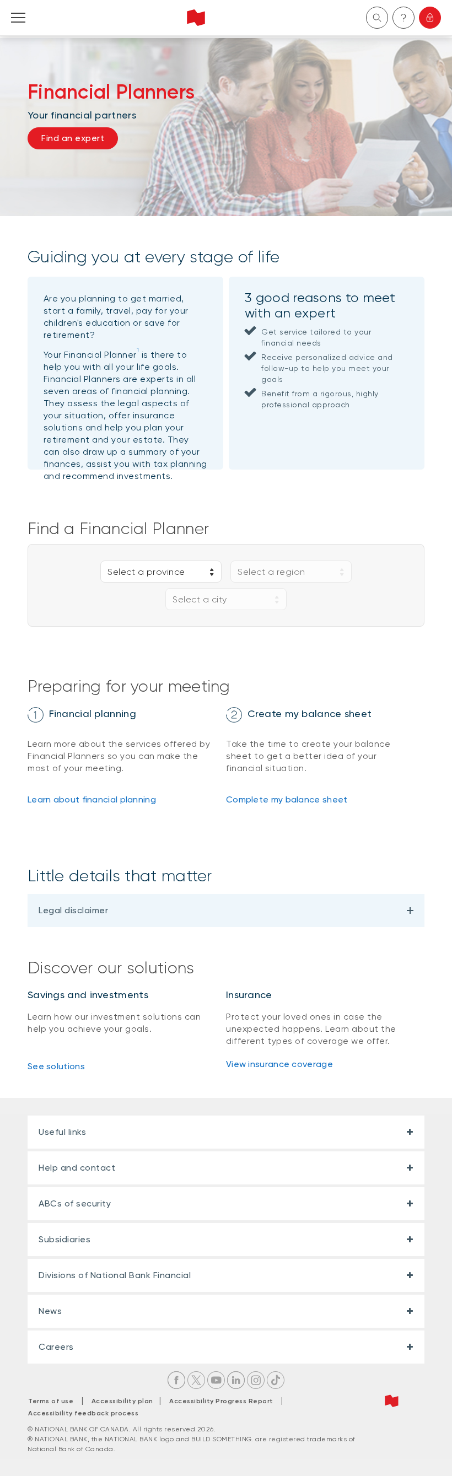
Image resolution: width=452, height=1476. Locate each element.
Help (403, 18)
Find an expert (72, 138)
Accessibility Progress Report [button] (221, 1401)
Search (377, 18)
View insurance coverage (279, 1064)
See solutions (56, 1066)
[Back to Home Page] (196, 17)
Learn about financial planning (92, 799)
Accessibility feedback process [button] (83, 1413)
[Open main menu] (18, 18)
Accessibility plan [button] (125, 1401)
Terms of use (50, 1401)
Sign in (430, 18)
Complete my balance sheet (287, 799)
